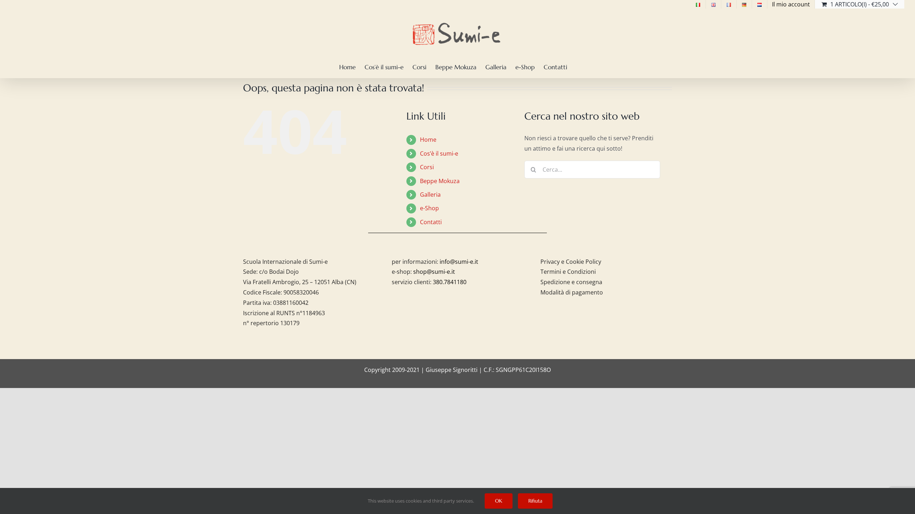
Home (428, 139)
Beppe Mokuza (440, 181)
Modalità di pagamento (571, 292)
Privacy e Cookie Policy (570, 262)
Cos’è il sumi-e (439, 153)
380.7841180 (449, 282)
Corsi (427, 167)
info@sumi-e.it (459, 262)
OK (498, 501)
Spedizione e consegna (571, 282)
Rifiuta (535, 501)
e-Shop (429, 208)
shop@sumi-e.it (434, 272)
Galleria (430, 194)
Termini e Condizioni (568, 272)
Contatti (431, 222)
